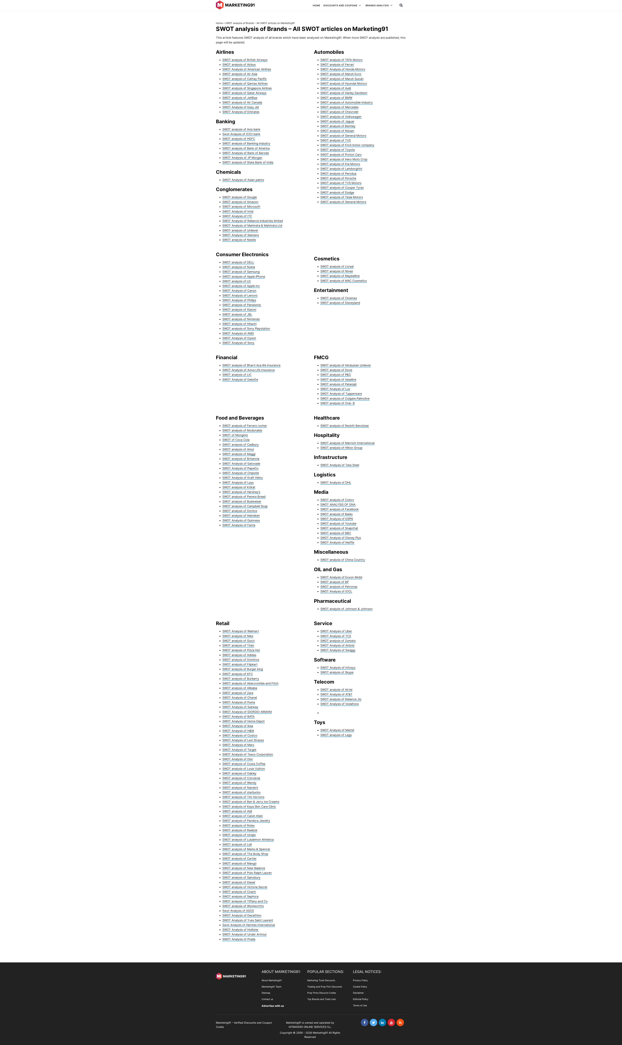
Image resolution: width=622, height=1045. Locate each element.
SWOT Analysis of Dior (237, 759)
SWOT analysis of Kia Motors (340, 164)
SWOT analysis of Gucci (238, 640)
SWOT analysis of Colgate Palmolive (344, 398)
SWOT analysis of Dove (336, 370)
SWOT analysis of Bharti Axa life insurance (251, 365)
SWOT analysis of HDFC (238, 138)
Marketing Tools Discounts (321, 980)
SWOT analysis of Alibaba (239, 688)
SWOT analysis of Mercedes (339, 107)
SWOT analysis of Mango (239, 863)
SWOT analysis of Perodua (338, 173)
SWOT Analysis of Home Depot (243, 721)
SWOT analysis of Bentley (337, 126)
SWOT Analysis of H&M (238, 730)
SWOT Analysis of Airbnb (337, 645)
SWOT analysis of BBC (335, 533)
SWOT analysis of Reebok (239, 830)
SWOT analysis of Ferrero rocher (244, 425)
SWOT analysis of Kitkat (238, 487)
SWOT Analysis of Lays (238, 482)
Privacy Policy (360, 980)
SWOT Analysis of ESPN (336, 518)
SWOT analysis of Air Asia (239, 74)
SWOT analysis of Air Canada (242, 102)
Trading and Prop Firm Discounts (324, 986)
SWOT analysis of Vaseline (338, 379)
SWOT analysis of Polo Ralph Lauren (247, 872)
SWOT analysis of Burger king (242, 669)
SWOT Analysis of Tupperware (341, 393)
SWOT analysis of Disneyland (340, 302)
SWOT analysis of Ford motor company (347, 145)
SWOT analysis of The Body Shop (245, 854)
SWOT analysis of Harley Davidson (343, 93)
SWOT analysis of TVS (335, 140)
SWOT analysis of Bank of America (246, 148)
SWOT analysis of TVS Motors (340, 183)
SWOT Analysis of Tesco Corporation (247, 754)
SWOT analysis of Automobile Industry (346, 102)
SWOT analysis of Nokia (238, 267)
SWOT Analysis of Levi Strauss (243, 740)
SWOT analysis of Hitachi (239, 323)
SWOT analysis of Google (239, 197)
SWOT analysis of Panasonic (241, 305)
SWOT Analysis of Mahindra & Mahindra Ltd (252, 225)
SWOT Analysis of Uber (336, 631)
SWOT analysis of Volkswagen (341, 116)
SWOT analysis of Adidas (239, 655)
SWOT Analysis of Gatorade (241, 463)
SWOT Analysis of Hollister (240, 929)
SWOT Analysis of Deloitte (240, 379)
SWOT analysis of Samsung (241, 271)
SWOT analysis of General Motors (343, 135)
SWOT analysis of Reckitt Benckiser (344, 425)
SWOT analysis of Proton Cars (341, 154)
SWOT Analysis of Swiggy (337, 650)
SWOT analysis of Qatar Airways (244, 93)
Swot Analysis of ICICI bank (241, 134)
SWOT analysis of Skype (336, 672)
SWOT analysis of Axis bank (241, 129)
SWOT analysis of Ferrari (337, 64)
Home (219, 23)
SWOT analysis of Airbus (239, 64)
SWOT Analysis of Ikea (237, 726)
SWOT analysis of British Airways (244, 60)
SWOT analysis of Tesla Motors (341, 197)
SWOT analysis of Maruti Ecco (340, 74)
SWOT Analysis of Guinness (241, 520)
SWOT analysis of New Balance (243, 868)
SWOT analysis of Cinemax (338, 298)
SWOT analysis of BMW (336, 97)
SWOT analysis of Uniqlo (239, 835)
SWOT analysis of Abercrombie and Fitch (250, 683)
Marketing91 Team (271, 986)
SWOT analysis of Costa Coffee (243, 763)
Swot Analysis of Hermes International (248, 925)
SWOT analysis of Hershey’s (241, 492)
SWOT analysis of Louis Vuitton (243, 768)
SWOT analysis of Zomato (338, 640)
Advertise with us (273, 1005)
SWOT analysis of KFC (237, 674)
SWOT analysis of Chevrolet (339, 112)
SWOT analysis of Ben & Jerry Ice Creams (250, 801)
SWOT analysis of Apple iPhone (243, 276)
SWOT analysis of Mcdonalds (242, 430)
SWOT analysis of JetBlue (239, 97)
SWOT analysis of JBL (237, 314)
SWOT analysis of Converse (241, 778)
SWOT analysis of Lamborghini (341, 168)
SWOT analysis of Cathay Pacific (244, 78)
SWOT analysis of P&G (335, 374)
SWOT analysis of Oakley (239, 773)
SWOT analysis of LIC (237, 374)
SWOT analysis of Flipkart (240, 664)
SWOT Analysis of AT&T (336, 694)
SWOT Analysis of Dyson (239, 338)
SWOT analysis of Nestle (239, 239)
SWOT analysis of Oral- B (337, 403)
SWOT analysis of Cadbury (240, 444)
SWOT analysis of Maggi (238, 454)
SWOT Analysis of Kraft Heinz (242, 477)
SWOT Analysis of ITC (237, 216)
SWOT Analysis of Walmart (240, 631)
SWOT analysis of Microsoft (241, 206)
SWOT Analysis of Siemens (240, 235)
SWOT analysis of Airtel (336, 689)
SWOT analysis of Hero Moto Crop (343, 159)
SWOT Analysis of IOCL (336, 591)
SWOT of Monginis (235, 435)
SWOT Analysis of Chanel (239, 697)
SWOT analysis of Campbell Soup (245, 506)
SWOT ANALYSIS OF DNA (338, 504)
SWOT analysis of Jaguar (337, 121)
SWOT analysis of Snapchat (339, 528)
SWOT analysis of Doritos (239, 511)
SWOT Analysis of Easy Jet (240, 107)
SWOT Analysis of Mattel (337, 730)
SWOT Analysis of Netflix (337, 542)
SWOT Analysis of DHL (335, 482)
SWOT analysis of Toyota (337, 149)
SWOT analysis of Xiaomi (239, 309)
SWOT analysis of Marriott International (347, 443)
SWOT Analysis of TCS (335, 636)
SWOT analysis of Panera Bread (243, 496)
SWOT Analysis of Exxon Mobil (341, 577)
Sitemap (266, 992)
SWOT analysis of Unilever (240, 230)
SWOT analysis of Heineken (241, 515)
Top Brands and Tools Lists (321, 999)
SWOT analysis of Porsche (338, 178)
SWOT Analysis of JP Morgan (242, 157)
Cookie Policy (360, 986)
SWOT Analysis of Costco (239, 735)
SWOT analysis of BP (334, 582)
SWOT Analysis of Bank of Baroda (245, 153)
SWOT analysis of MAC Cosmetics (343, 280)
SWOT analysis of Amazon (240, 202)
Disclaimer (358, 992)
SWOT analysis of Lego (336, 735)
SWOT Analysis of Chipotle (240, 473)
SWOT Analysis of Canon (239, 290)
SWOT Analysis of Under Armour (244, 934)
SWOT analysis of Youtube (338, 523)
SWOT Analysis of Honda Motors (342, 69)
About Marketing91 (272, 980)
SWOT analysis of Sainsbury (241, 877)
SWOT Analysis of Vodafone (339, 704)
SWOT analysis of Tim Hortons (243, 797)
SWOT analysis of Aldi (237, 811)
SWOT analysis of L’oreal (337, 266)
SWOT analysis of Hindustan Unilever (345, 365)
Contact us (267, 999)
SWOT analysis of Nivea (336, 271)
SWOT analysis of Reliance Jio (340, 699)
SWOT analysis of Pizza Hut (241, 650)
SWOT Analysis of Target (239, 749)
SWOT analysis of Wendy (239, 782)
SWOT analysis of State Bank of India (247, 162)
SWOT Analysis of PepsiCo (240, 468)
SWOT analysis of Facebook (339, 509)
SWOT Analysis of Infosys (337, 667)
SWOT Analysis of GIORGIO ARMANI (247, 712)
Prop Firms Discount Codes (321, 992)
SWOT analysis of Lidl (237, 844)
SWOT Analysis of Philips (239, 300)
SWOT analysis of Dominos (240, 659)
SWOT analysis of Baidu (336, 514)
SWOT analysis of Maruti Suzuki (341, 78)
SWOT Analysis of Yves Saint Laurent (247, 920)
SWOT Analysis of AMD (238, 333)
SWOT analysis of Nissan (337, 130)
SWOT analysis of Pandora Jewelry (246, 820)
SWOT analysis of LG (236, 281)
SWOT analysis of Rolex (238, 825)
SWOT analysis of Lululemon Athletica (248, 839)
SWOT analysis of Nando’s (240, 787)
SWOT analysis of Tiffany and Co (245, 901)
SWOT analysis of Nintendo (241, 319)
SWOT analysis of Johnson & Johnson (346, 609)
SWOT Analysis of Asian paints (243, 180)
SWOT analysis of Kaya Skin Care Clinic (249, 806)
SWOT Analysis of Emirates (240, 112)
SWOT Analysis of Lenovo (240, 295)
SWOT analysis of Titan (238, 645)
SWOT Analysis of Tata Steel (339, 465)
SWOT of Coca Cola (235, 439)
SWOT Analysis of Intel (237, 211)
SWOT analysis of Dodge (337, 192)
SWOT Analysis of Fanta (238, 525)
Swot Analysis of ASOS (238, 910)
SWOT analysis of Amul (238, 449)
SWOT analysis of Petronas (338, 586)
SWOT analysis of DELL (238, 262)
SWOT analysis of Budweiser (241, 501)
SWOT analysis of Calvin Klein (242, 816)
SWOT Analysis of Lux (335, 389)
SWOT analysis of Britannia (240, 458)
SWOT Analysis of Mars (238, 745)
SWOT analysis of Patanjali (338, 384)
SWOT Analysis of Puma (238, 702)
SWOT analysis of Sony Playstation (246, 328)
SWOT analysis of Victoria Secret (244, 887)
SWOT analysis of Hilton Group (341, 447)
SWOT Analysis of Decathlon (241, 915)
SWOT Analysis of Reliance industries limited (252, 221)
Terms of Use (360, 1005)
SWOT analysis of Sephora (240, 896)
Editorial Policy (360, 999)
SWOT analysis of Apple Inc (241, 286)
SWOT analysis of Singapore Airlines (247, 88)
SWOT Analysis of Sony (238, 342)
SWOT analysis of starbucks (241, 792)
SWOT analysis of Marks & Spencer (246, 849)
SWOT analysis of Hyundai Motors (343, 83)
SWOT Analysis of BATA (238, 716)
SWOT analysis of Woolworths (243, 906)
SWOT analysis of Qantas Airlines (245, 83)
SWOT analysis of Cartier (239, 858)
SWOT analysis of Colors (337, 500)
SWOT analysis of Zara (237, 693)
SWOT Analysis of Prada (238, 939)
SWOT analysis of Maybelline (340, 276)
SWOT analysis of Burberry (240, 678)
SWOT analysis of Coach (239, 891)
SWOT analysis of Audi (335, 88)
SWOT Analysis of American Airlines (246, 69)
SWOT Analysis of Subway (240, 707)
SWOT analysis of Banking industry (246, 143)
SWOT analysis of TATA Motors (341, 60)
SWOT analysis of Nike (237, 636)
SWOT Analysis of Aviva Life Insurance (248, 370)
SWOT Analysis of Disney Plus (340, 537)
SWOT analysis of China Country (342, 559)
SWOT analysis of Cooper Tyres (342, 187)
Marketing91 (236, 5)
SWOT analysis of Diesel (238, 882)
